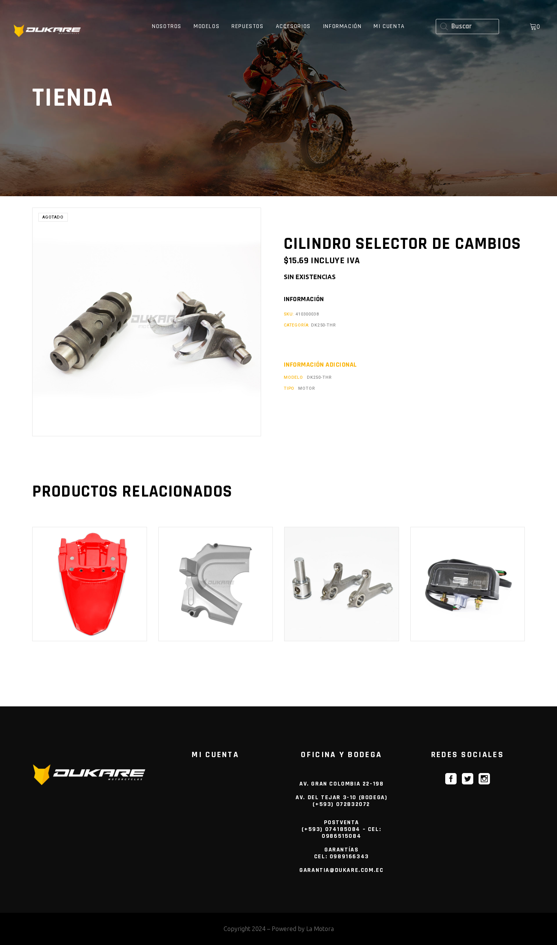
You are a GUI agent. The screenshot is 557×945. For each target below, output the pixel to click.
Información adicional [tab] (320, 364)
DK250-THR (323, 325)
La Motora (320, 928)
